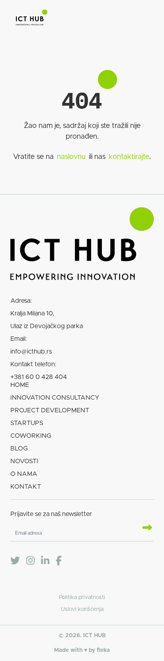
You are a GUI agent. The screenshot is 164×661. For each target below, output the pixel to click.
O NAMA (23, 474)
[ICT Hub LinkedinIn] (45, 561)
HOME (19, 385)
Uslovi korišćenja (82, 609)
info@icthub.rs (31, 351)
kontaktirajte (129, 156)
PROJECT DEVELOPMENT (49, 410)
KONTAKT (25, 486)
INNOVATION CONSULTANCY (55, 397)
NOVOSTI (24, 461)
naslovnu (71, 156)
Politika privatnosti (82, 597)
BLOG (19, 448)
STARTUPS (26, 423)
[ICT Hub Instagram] (30, 561)
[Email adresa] (144, 528)
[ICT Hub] (31, 19)
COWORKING (30, 436)
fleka (103, 650)
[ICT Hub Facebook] (59, 561)
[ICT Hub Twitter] (15, 561)
